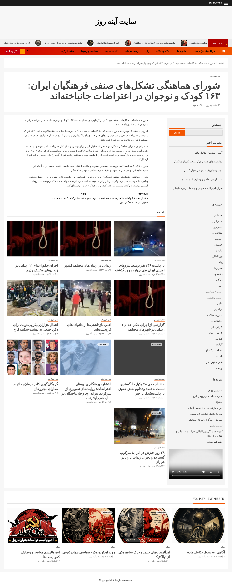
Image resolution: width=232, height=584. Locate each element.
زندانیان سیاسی (214, 291)
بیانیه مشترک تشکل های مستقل (69, 196)
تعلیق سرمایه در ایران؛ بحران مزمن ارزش (87, 43)
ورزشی (219, 368)
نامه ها (219, 356)
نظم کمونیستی (215, 441)
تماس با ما (182, 51)
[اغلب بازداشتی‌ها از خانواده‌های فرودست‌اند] (85, 298)
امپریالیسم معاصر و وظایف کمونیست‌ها (202, 179)
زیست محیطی (132, 51)
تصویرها (218, 268)
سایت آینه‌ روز (211, 105)
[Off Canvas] (226, 3)
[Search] (28, 51)
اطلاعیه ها (217, 232)
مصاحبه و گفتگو (214, 350)
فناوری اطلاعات (214, 315)
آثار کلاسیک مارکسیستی (204, 51)
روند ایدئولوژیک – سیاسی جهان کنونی (203, 170)
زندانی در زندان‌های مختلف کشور (87, 265)
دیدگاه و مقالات (163, 51)
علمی (220, 303)
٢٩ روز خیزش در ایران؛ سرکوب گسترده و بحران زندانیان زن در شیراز (142, 457)
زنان (147, 51)
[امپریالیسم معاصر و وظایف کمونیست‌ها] (33, 525)
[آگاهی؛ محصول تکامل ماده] (198, 525)
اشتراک (219, 402)
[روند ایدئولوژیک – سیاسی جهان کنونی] (88, 525)
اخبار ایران (217, 221)
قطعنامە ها (217, 320)
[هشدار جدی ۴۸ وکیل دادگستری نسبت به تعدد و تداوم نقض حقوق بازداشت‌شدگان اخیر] (139, 357)
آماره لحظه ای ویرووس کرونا (207, 396)
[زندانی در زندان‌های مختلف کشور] (85, 238)
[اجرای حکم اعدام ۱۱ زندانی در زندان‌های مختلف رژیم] (32, 238)
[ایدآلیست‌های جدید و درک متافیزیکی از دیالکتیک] (143, 525)
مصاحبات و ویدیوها (89, 51)
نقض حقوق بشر (215, 76)
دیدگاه (219, 279)
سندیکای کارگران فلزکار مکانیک (206, 419)
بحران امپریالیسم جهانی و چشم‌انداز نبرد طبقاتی (198, 188)
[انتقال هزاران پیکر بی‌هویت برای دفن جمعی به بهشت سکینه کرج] (32, 298)
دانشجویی (217, 274)
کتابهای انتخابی (111, 51)
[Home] (224, 51)
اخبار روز (218, 226)
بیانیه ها (219, 250)
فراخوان (218, 309)
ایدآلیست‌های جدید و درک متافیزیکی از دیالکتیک (179, 43)
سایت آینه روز (116, 21)
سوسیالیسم (216, 425)
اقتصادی (218, 244)
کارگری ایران (216, 326)
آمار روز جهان (215, 390)
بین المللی (217, 256)
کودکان (219, 338)
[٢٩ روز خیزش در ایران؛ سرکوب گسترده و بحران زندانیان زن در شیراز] (139, 426)
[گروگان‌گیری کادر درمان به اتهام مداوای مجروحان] (32, 357)
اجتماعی (218, 215)
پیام (221, 262)
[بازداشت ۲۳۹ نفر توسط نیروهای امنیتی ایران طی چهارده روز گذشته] (139, 238)
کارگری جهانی (215, 332)
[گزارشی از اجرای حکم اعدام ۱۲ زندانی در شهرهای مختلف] (139, 298)
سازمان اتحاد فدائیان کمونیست (206, 413)
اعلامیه (219, 238)
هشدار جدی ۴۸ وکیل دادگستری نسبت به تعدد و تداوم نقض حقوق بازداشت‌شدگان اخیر (117, 198)
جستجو (217, 125)
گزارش (219, 344)
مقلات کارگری (67, 51)
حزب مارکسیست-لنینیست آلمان (205, 408)
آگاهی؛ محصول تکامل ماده (132, 43)
